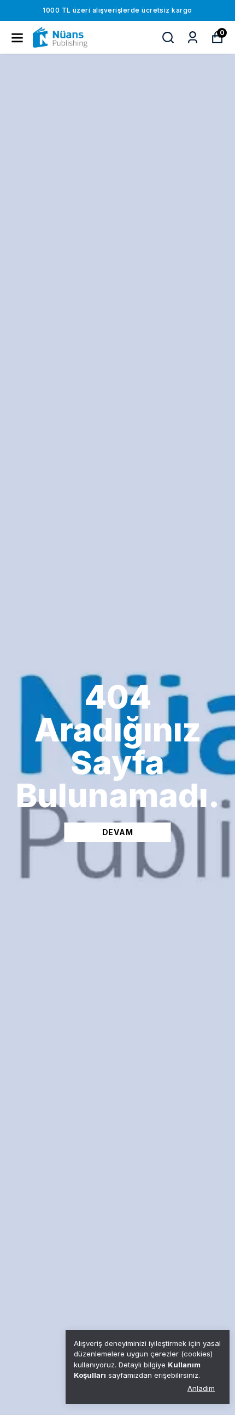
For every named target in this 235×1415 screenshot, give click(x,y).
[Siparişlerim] (192, 37)
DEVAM (117, 832)
